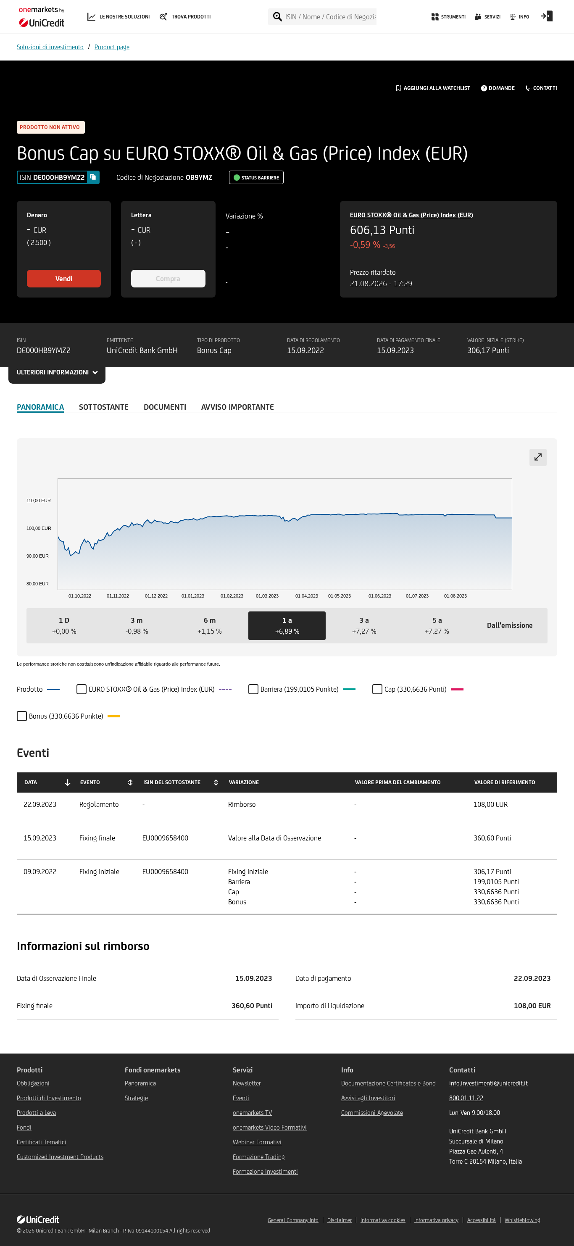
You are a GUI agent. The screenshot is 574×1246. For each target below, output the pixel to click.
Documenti (165, 406)
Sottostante (104, 406)
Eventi (241, 1097)
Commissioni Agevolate (372, 1112)
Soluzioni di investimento (50, 46)
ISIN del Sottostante (171, 782)
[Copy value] (93, 177)
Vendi (63, 278)
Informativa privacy (436, 1220)
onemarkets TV (252, 1112)
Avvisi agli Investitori (368, 1097)
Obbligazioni (33, 1083)
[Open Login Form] (546, 19)
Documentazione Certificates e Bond (388, 1083)
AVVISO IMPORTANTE (237, 406)
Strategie (136, 1097)
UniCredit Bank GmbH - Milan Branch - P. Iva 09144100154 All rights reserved (123, 1231)
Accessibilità (481, 1220)
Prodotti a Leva (36, 1112)
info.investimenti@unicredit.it (488, 1083)
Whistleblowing (522, 1220)
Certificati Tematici (41, 1142)
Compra (168, 278)
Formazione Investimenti (265, 1171)
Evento (90, 782)
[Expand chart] (538, 457)
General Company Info (293, 1220)
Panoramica (40, 406)
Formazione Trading (259, 1156)
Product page (112, 46)
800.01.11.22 (466, 1097)
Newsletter (247, 1083)
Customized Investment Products (60, 1156)
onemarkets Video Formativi (270, 1127)
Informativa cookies (383, 1220)
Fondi (24, 1127)
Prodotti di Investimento (49, 1097)
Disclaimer (339, 1220)
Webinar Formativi (257, 1142)
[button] (64, 625)
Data (30, 782)
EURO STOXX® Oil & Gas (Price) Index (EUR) (411, 215)
